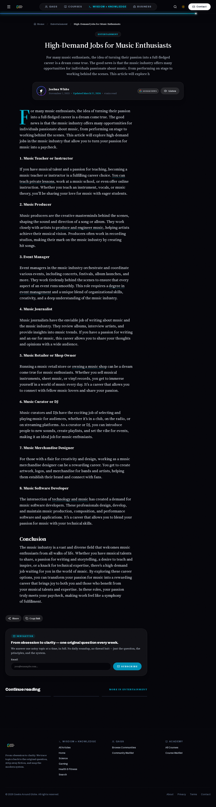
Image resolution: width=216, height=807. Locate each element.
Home (62, 753)
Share (15, 618)
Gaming (63, 764)
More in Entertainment (128, 689)
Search (63, 774)
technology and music (70, 499)
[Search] (175, 7)
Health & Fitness (68, 769)
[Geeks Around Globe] (10, 745)
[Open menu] (8, 6)
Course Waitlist (174, 753)
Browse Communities (124, 747)
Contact (201, 6)
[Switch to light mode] (183, 7)
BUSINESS (144, 6)
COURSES (75, 6)
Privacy (182, 794)
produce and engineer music (79, 227)
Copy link (35, 618)
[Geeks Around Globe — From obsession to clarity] (19, 6)
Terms (193, 794)
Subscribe (129, 666)
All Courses (171, 747)
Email (14, 659)
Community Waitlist (123, 753)
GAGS (53, 6)
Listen (172, 91)
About (170, 794)
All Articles (65, 747)
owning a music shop (89, 366)
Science (63, 758)
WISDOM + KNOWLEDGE (109, 6)
